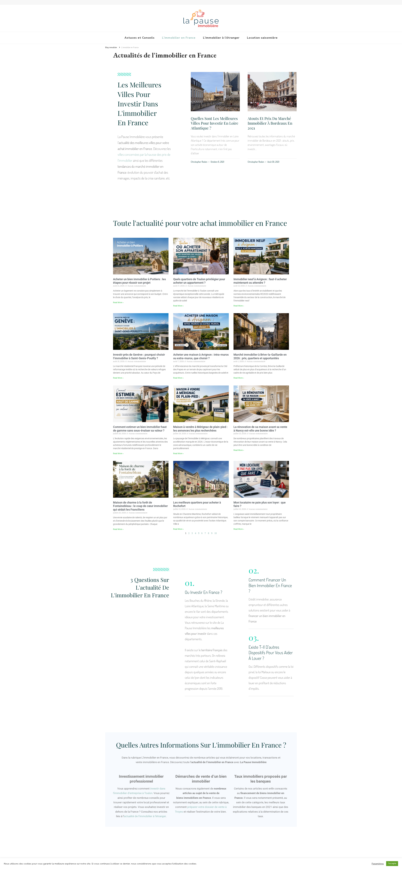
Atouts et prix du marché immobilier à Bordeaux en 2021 (270, 123)
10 (216, 533)
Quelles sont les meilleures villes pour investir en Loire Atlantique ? (214, 123)
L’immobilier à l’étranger (221, 38)
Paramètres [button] (378, 863)
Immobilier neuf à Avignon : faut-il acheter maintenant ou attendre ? (260, 281)
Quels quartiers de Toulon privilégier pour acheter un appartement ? (199, 281)
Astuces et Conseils (140, 38)
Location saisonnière (262, 38)
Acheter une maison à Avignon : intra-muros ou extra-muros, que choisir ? (201, 356)
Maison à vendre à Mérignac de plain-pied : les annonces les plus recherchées (200, 428)
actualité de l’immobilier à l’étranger (145, 816)
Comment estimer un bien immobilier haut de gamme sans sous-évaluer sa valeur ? (140, 428)
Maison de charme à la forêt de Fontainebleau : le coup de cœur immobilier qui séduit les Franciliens (140, 506)
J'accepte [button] (392, 863)
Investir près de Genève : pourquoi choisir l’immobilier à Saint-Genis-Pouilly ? (139, 356)
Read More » (118, 302)
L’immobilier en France (179, 38)
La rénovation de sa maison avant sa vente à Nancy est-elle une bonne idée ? (260, 428)
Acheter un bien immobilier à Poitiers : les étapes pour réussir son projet (139, 281)
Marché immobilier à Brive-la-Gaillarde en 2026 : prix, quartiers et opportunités (260, 356)
